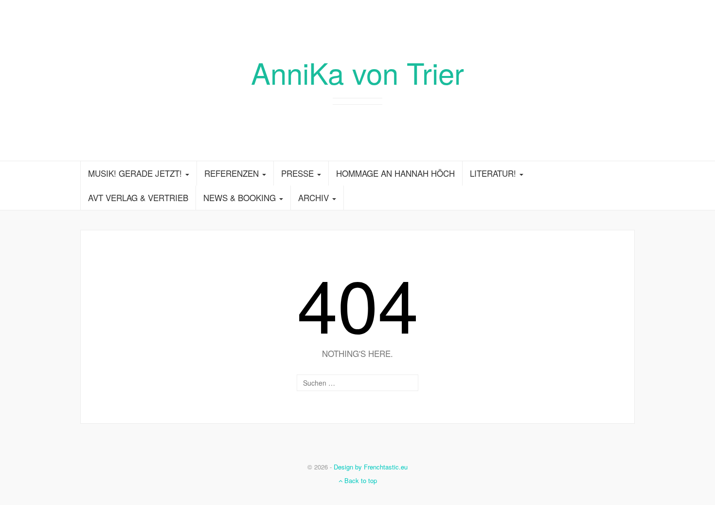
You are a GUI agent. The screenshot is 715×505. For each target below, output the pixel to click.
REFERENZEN (232, 173)
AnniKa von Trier (357, 72)
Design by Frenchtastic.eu (371, 466)
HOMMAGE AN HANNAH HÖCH (395, 173)
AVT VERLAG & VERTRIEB (138, 197)
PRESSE (298, 173)
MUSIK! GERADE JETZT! (136, 173)
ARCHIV (314, 197)
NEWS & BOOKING (240, 197)
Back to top (359, 480)
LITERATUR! (494, 173)
